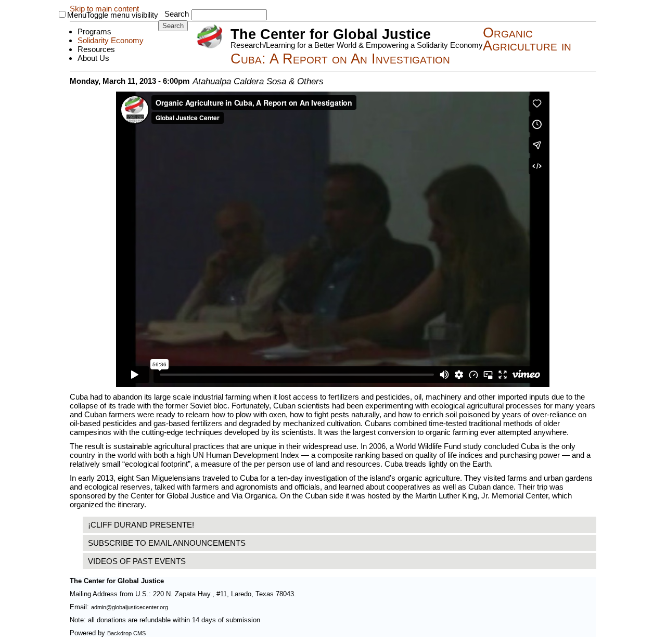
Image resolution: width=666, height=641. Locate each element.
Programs (94, 31)
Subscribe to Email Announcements (167, 543)
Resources (96, 49)
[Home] (210, 37)
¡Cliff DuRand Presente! (141, 524)
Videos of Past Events (137, 561)
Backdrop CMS (126, 633)
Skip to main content (104, 8)
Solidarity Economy (111, 40)
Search (176, 13)
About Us (93, 58)
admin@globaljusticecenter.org (129, 607)
